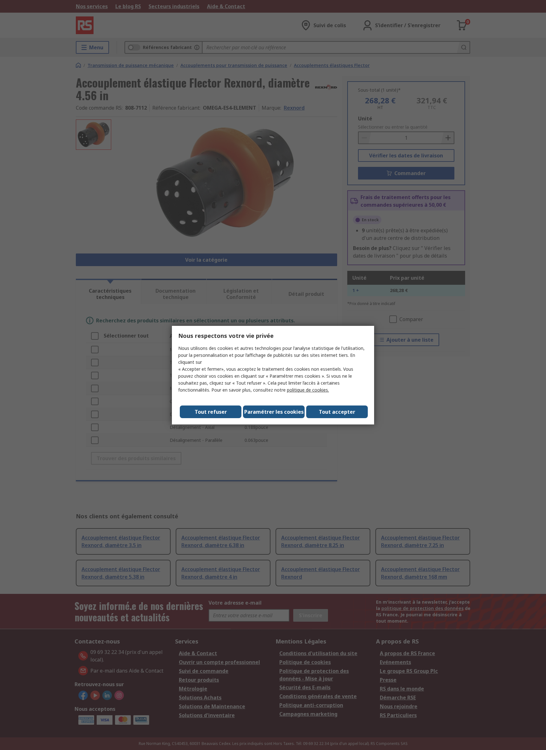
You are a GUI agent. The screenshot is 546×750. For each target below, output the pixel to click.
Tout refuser (211, 411)
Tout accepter (337, 411)
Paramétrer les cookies (274, 411)
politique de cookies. (308, 390)
